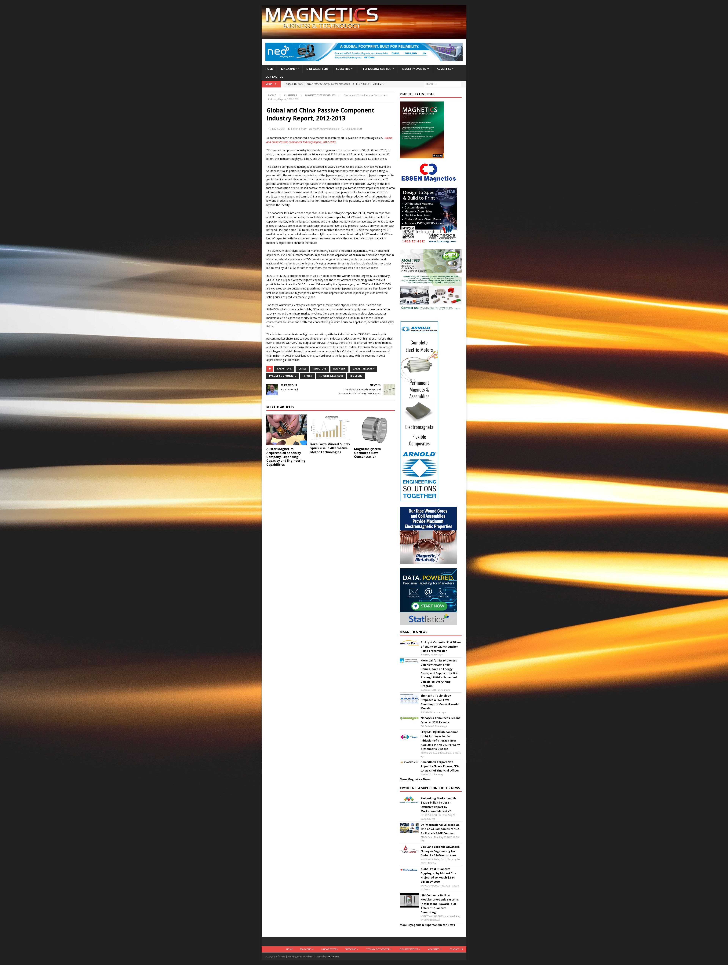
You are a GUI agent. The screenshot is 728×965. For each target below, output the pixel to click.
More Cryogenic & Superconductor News (427, 925)
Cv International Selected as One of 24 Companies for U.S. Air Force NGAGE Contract (440, 829)
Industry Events (414, 69)
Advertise (444, 69)
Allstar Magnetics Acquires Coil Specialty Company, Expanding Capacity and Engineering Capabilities (285, 457)
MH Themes (332, 956)
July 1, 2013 (278, 129)
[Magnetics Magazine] (364, 37)
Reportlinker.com (331, 376)
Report (307, 376)
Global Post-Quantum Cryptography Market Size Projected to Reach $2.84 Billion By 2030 (439, 875)
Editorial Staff (299, 129)
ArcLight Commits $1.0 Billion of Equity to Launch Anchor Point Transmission (441, 646)
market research (363, 368)
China (302, 368)
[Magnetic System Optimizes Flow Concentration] (374, 429)
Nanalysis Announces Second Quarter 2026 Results (440, 720)
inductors (319, 368)
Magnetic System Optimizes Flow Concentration (367, 453)
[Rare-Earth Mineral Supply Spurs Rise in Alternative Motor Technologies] (330, 427)
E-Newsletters (317, 69)
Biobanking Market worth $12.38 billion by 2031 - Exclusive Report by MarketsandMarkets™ (438, 805)
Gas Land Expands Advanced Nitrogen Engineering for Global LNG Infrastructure (440, 851)
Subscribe (343, 69)
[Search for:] (443, 84)
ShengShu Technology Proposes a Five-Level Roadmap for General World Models (440, 702)
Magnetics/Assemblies (326, 129)
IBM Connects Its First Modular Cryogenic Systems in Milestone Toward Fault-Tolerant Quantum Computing (440, 903)
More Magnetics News (415, 779)
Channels (290, 95)
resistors (356, 376)
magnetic (339, 368)
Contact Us (274, 77)
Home (269, 69)
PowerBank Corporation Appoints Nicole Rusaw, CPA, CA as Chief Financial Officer (440, 766)
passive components (282, 376)
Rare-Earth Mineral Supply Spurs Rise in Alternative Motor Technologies (330, 448)
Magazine (288, 69)
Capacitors (284, 368)
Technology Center (376, 69)
